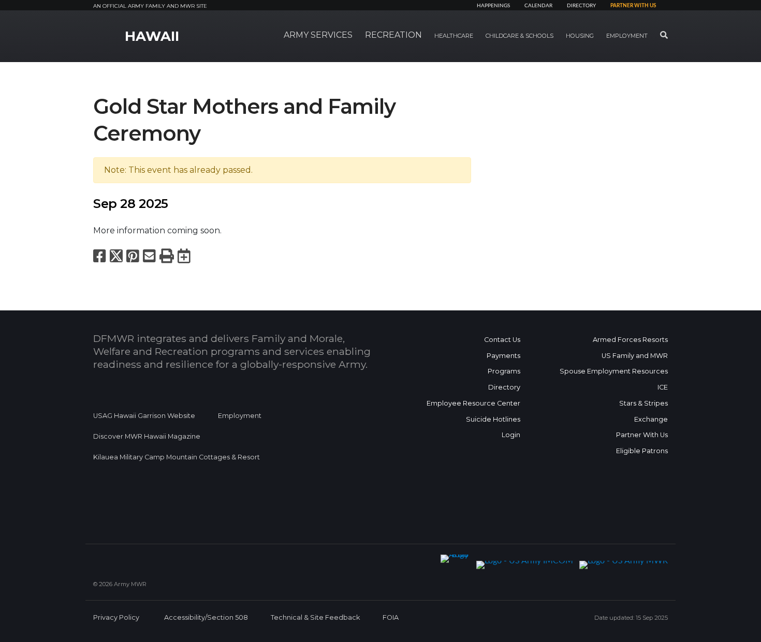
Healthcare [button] (453, 35)
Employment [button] (627, 35)
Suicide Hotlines (493, 419)
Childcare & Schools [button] (519, 35)
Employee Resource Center (473, 403)
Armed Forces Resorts (630, 340)
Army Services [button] (318, 35)
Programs (504, 371)
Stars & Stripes (643, 403)
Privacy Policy (116, 617)
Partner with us (633, 5)
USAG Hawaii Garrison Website (144, 416)
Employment (239, 416)
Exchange (651, 419)
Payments (503, 356)
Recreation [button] (393, 35)
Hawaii (152, 36)
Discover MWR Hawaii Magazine (146, 436)
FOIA (391, 617)
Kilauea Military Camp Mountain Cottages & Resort (176, 457)
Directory (581, 5)
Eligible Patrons (642, 451)
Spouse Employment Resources (614, 371)
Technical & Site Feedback (315, 617)
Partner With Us (642, 435)
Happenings (493, 5)
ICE (662, 387)
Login (511, 435)
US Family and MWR (635, 356)
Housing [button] (580, 35)
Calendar (538, 5)
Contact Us (502, 340)
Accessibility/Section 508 (206, 617)
